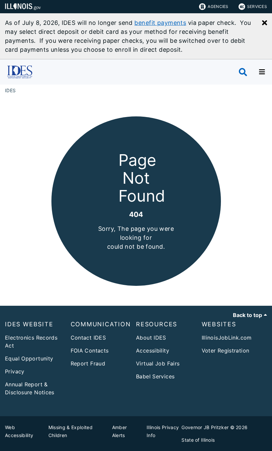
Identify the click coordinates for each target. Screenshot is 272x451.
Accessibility (152, 350)
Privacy (15, 371)
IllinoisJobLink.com (227, 337)
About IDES (151, 337)
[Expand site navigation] (262, 72)
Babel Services (155, 376)
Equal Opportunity (29, 358)
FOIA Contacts (90, 350)
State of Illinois (198, 440)
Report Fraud (88, 363)
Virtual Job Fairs (157, 363)
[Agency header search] (243, 72)
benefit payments (160, 22)
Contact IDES (88, 337)
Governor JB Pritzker (205, 427)
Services (257, 6)
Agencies (218, 6)
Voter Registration (225, 350)
